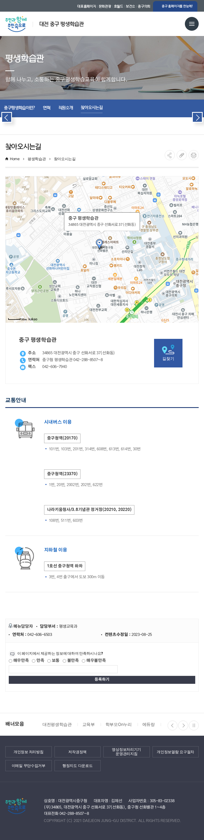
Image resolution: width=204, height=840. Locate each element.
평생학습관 (37, 158)
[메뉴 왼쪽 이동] (6, 117)
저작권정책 (77, 751)
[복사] (182, 155)
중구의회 (144, 6)
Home (15, 158)
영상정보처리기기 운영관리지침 (126, 751)
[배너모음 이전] (172, 725)
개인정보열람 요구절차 (175, 751)
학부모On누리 (118, 724)
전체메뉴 (192, 24)
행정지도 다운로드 (77, 765)
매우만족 (20, 661)
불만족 (72, 661)
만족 (39, 661)
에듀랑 (148, 724)
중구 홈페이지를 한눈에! (177, 6)
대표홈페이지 (86, 6)
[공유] (170, 155)
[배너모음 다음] (183, 725)
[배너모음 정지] (194, 725)
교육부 (88, 724)
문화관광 (105, 6)
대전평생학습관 (57, 724)
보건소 (130, 6)
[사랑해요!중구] (21, 22)
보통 (55, 661)
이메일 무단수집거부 (28, 765)
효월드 (118, 6)
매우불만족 (95, 661)
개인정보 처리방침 (28, 751)
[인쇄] (194, 155)
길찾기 (168, 358)
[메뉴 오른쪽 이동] (197, 117)
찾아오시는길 (65, 158)
